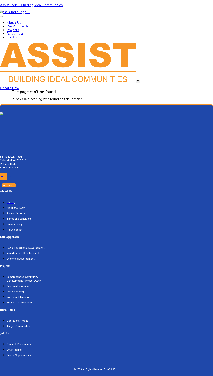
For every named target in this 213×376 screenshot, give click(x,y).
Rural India (15, 33)
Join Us (12, 37)
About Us (14, 22)
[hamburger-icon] (1, 16)
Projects (13, 30)
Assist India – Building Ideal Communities (31, 5)
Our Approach (17, 26)
